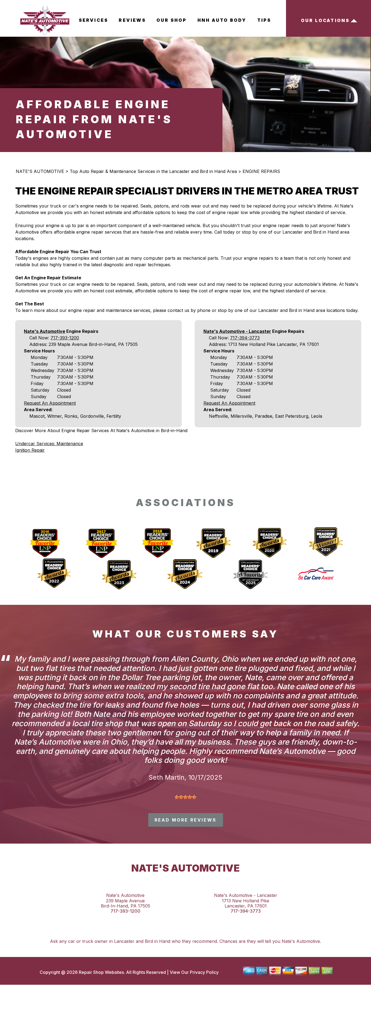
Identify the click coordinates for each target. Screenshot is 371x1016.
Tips (264, 20)
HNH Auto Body (222, 20)
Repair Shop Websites (101, 972)
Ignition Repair (30, 450)
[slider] (185, 797)
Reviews (132, 20)
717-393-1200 (65, 337)
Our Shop (171, 20)
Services (93, 20)
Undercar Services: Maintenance (49, 443)
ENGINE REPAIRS (261, 171)
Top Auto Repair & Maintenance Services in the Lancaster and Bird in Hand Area (153, 171)
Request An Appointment (50, 403)
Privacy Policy (204, 972)
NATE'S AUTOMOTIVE (40, 171)
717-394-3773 (245, 337)
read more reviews (185, 820)
